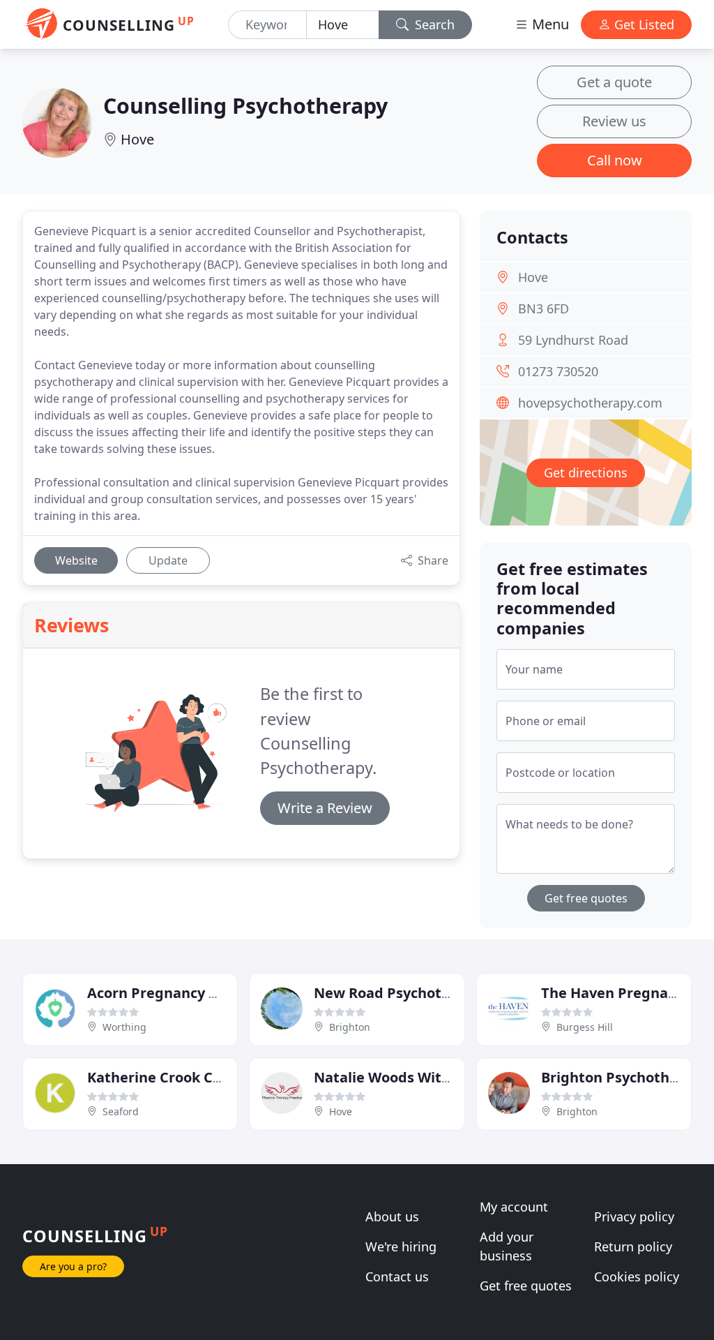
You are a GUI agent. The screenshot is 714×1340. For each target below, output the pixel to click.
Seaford (120, 1111)
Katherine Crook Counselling (186, 1077)
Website (76, 560)
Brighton (349, 1027)
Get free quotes (586, 898)
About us (392, 1216)
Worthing (124, 1027)
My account (514, 1206)
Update (168, 560)
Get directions (586, 472)
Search (433, 24)
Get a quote (614, 82)
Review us (614, 121)
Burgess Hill (584, 1027)
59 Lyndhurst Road (573, 340)
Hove (137, 139)
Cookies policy (636, 1276)
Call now (614, 160)
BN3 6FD (543, 308)
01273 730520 (558, 371)
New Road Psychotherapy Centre (427, 992)
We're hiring (400, 1246)
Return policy (633, 1246)
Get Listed (642, 24)
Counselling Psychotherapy (245, 105)
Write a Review (325, 807)
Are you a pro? (73, 1266)
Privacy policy (634, 1216)
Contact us (397, 1276)
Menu (549, 24)
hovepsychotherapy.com (590, 402)
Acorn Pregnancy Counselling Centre (214, 992)
